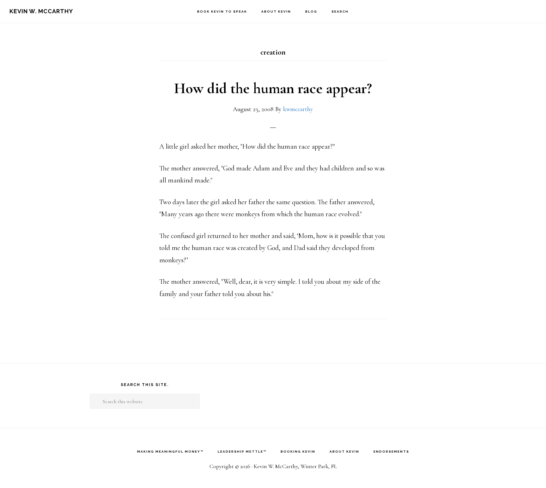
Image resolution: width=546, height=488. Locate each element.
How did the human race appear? (273, 88)
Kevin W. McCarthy (41, 11)
